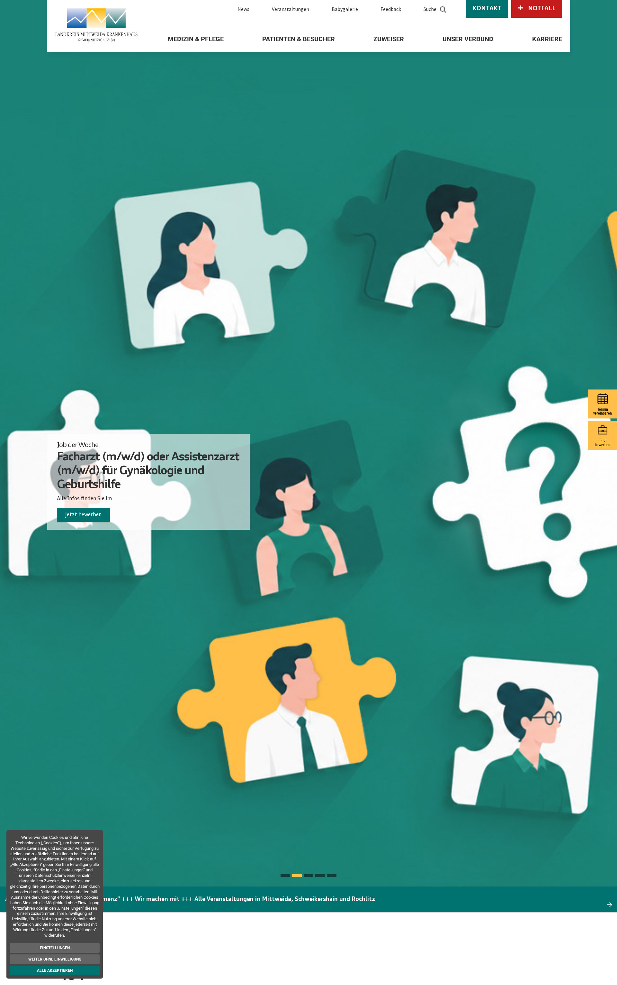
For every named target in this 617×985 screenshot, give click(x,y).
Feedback (390, 9)
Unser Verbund (468, 39)
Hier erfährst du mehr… (93, 508)
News (243, 9)
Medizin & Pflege (196, 39)
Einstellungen (55, 948)
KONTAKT (487, 9)
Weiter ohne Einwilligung (54, 959)
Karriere (547, 39)
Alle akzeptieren (55, 970)
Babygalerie (345, 9)
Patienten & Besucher (298, 39)
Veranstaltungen (290, 9)
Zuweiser (388, 39)
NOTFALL (537, 8)
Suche (430, 9)
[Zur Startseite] (96, 25)
